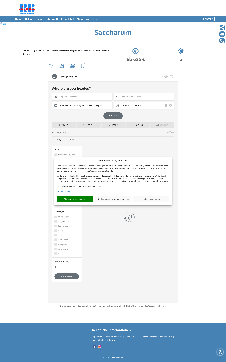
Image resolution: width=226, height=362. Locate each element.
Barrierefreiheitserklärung (103, 340)
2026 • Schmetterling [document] (113, 357)
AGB (171, 337)
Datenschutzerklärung (114, 337)
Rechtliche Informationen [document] (111, 329)
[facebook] (94, 347)
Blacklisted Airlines (158, 337)
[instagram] (99, 347)
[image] (3, 24)
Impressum (97, 337)
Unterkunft (51, 19)
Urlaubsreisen (33, 19)
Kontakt (208, 19)
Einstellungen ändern (151, 199)
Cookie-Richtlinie (63, 191)
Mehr (80, 19)
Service (145, 337)
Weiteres (91, 19)
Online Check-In (133, 337)
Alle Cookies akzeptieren (75, 199)
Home (18, 19)
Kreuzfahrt (67, 19)
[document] (113, 33)
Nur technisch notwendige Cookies (113, 199)
